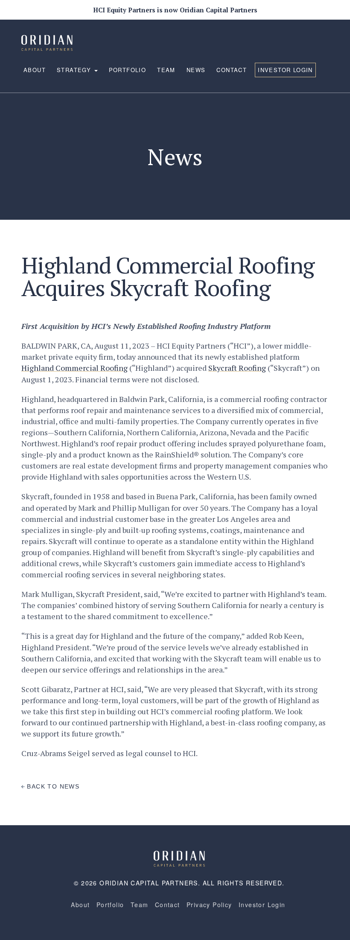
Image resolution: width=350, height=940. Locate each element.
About (34, 70)
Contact (231, 70)
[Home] (179, 857)
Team (166, 70)
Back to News (52, 786)
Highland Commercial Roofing (74, 368)
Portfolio (127, 70)
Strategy (75, 70)
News (196, 70)
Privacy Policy (209, 904)
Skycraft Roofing (237, 368)
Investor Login (285, 70)
